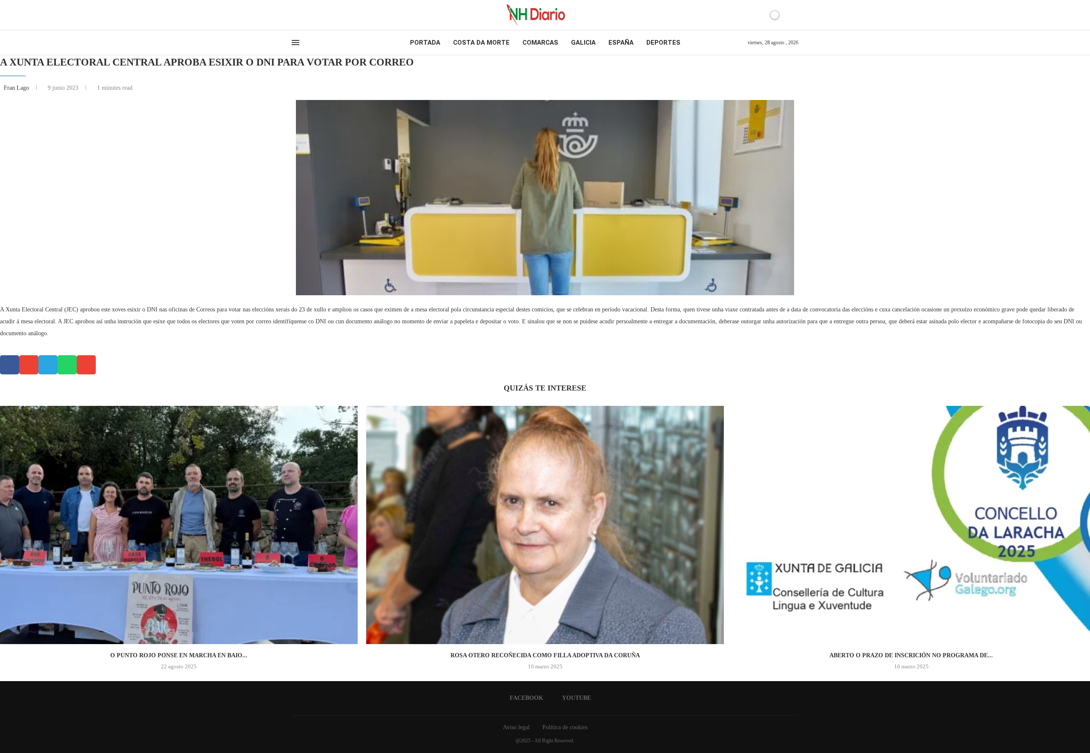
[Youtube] (301, 14)
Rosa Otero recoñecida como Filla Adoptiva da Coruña (545, 655)
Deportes (663, 42)
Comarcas (540, 42)
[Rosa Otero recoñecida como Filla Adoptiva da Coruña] (545, 525)
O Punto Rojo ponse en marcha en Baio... (178, 655)
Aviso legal (516, 727)
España (621, 42)
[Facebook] (294, 14)
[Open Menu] (295, 42)
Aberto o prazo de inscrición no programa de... (911, 655)
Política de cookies (565, 727)
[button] (9, 364)
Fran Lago (17, 88)
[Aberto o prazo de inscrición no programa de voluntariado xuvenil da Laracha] (911, 525)
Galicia (583, 42)
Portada (425, 42)
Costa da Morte (481, 42)
